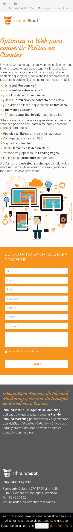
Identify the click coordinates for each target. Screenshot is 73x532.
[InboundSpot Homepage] (21, 20)
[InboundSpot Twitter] (4, 3)
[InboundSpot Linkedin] (15, 3)
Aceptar (42, 526)
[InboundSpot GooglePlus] (10, 3)
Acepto (24, 351)
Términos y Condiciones (27, 351)
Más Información (60, 526)
